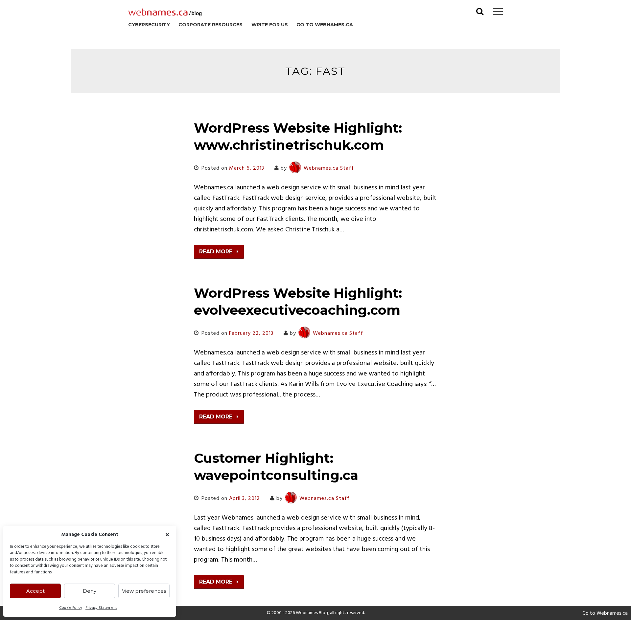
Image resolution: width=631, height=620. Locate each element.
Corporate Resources (210, 25)
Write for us (269, 25)
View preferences (144, 591)
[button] (167, 534)
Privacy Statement (101, 608)
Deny (89, 591)
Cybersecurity (149, 25)
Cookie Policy (70, 608)
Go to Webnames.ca (324, 25)
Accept (35, 591)
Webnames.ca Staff (329, 168)
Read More (216, 251)
